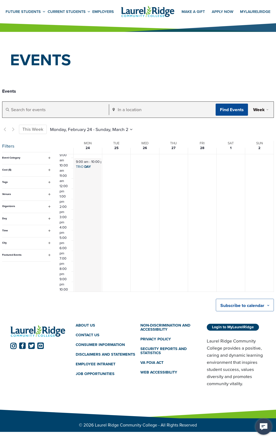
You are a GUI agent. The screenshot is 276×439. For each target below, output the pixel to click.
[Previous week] (4, 129)
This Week (32, 129)
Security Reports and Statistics (163, 351)
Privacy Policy (155, 339)
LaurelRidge (255, 12)
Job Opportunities (95, 374)
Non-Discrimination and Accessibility (165, 327)
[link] (13, 345)
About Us (85, 325)
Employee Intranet (95, 364)
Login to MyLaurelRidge (233, 327)
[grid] (167, 223)
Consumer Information (100, 344)
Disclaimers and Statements (105, 354)
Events (9, 91)
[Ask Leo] (264, 427)
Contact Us (87, 335)
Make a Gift (193, 12)
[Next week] (13, 129)
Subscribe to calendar (242, 305)
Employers (103, 12)
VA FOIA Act (151, 362)
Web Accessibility (158, 372)
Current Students (67, 12)
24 (88, 147)
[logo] (38, 331)
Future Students (23, 12)
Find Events (232, 109)
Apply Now (222, 12)
